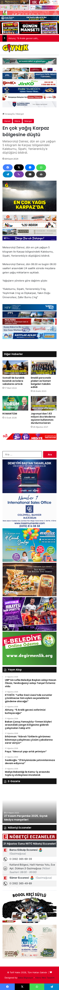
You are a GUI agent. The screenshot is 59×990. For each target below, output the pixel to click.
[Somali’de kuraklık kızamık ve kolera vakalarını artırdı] (15, 367)
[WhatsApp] (41, 167)
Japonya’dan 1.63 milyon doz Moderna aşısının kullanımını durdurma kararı (43, 418)
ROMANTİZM (9, 413)
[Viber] (19, 174)
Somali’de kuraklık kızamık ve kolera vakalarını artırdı (13, 381)
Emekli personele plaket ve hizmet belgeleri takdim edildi (41, 382)
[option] (31, 805)
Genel (7, 121)
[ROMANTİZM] (15, 403)
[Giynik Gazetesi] (15, 48)
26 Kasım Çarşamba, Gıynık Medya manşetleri (29, 817)
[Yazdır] (41, 174)
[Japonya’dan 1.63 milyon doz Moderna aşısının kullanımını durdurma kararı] (44, 403)
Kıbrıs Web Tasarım (44, 977)
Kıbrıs (17, 121)
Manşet (20, 114)
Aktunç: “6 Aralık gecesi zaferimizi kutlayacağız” (32, 38)
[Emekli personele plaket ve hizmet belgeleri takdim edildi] (44, 367)
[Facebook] (8, 167)
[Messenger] (30, 167)
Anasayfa (9, 114)
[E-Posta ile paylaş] (30, 174)
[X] (19, 167)
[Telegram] (8, 174)
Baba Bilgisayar (25, 977)
